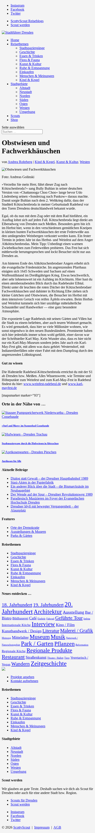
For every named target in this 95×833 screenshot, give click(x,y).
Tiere (67, 658)
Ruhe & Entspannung (34, 68)
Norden (24, 96)
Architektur (48, 611)
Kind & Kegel (29, 80)
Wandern (20, 664)
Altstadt (24, 88)
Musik (58, 637)
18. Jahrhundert (17, 604)
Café (33, 618)
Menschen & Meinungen (36, 76)
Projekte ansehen (22, 677)
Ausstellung (73, 612)
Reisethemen (19, 44)
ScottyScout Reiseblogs (27, 21)
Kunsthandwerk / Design (22, 631)
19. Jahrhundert (48, 604)
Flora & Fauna (29, 60)
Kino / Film (65, 625)
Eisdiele (42, 618)
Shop (14, 120)
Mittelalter (20, 637)
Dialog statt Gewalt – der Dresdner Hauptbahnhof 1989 (49, 478)
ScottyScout (21, 827)
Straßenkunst (36, 657)
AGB (57, 827)
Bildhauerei (20, 618)
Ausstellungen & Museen (28, 531)
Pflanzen (64, 643)
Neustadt (25, 92)
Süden (23, 100)
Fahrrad (50, 618)
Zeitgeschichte (48, 663)
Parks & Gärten (21, 535)
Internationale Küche (16, 625)
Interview (43, 624)
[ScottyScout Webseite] (3, 669)
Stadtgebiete (19, 84)
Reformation (82, 645)
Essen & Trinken (31, 56)
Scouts (15, 116)
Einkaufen (26, 72)
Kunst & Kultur (30, 64)
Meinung (6, 638)
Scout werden (20, 25)
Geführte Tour (69, 618)
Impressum (41, 827)
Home (15, 40)
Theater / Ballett (55, 658)
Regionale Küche (14, 651)
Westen (24, 108)
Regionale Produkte (49, 650)
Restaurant (13, 657)
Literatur (50, 630)
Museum (40, 637)
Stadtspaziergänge (32, 48)
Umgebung (27, 112)
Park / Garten (37, 643)
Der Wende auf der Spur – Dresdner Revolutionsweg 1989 (52, 494)
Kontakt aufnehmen (24, 681)
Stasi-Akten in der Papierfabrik (32, 482)
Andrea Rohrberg (20, 162)
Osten (23, 104)
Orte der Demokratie (25, 527)
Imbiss (87, 618)
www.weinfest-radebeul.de (42, 384)
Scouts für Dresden (24, 800)
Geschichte (27, 52)
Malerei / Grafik (76, 630)
